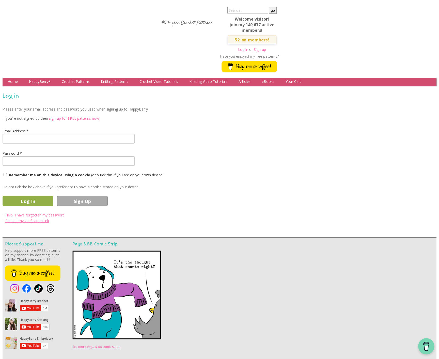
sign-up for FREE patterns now (74, 118)
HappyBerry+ (40, 81)
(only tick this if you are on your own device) (86, 175)
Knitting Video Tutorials (208, 81)
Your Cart (293, 81)
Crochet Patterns (76, 81)
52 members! (252, 40)
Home (13, 81)
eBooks (268, 81)
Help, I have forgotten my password (35, 215)
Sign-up (260, 49)
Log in (243, 49)
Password (11, 153)
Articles (244, 81)
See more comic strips (96, 347)
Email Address (14, 131)
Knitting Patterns (114, 81)
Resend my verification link (27, 220)
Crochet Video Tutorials (158, 81)
